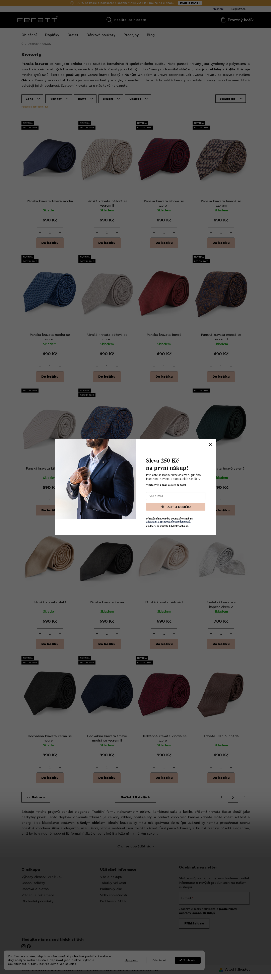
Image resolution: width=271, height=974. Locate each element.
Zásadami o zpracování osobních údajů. (168, 521)
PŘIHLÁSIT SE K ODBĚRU (175, 506)
